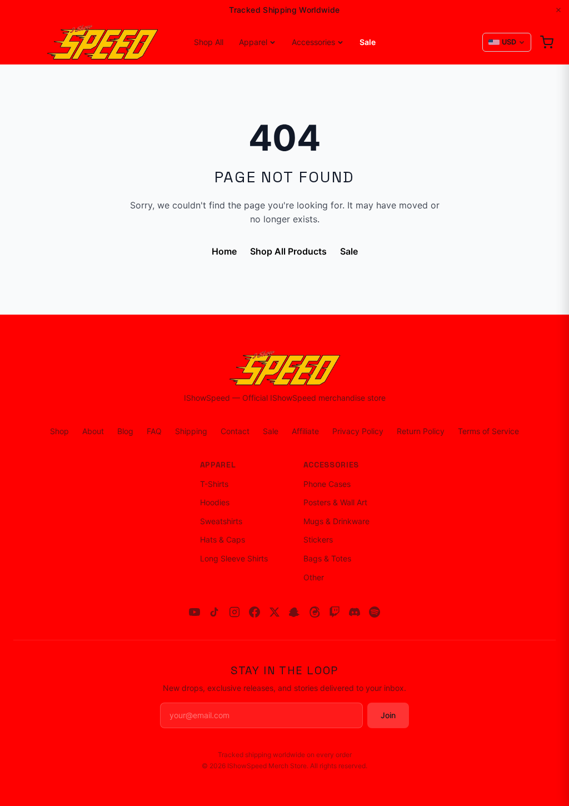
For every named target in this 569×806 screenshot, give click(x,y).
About (93, 431)
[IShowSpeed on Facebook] (254, 612)
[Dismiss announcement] (558, 10)
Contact (235, 431)
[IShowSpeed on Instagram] (234, 612)
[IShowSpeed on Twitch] (334, 612)
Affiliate (305, 431)
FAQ (154, 431)
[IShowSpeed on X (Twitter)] (274, 612)
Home (224, 251)
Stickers (318, 539)
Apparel (253, 42)
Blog (125, 431)
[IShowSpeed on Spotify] (374, 612)
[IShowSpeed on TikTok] (214, 612)
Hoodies (214, 502)
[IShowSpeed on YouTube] (194, 612)
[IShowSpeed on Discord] (354, 612)
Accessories (313, 42)
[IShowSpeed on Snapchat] (294, 612)
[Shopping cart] (547, 42)
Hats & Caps (222, 539)
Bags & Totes (327, 558)
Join (388, 715)
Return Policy (421, 431)
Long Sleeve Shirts (234, 558)
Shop (59, 431)
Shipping (191, 431)
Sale (368, 42)
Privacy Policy (357, 431)
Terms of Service (488, 431)
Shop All (208, 42)
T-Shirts (214, 484)
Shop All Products (288, 251)
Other (313, 577)
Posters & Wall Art (335, 502)
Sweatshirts (221, 521)
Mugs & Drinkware (336, 521)
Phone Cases (327, 484)
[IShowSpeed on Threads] (314, 612)
